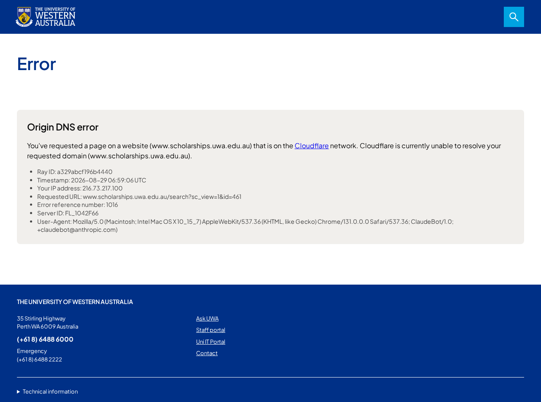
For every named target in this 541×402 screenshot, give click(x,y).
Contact (207, 353)
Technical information (50, 391)
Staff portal (210, 329)
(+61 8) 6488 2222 (39, 359)
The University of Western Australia (75, 301)
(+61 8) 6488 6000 (45, 339)
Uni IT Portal (210, 341)
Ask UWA (207, 318)
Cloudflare (312, 145)
